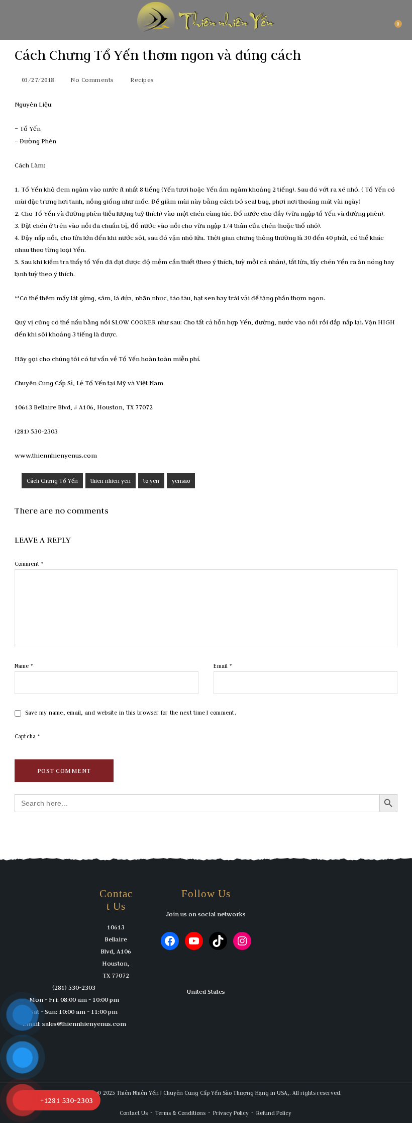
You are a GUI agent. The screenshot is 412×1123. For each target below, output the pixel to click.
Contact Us (134, 1112)
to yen (151, 480)
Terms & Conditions (180, 1112)
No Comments (92, 79)
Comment (29, 564)
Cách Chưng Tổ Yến (52, 480)
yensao (181, 480)
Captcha (27, 736)
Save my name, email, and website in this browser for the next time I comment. (130, 713)
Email (223, 666)
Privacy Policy (231, 1112)
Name (24, 666)
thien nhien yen (110, 480)
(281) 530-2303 (73, 987)
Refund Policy (273, 1112)
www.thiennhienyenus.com (56, 455)
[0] (393, 28)
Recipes (142, 79)
